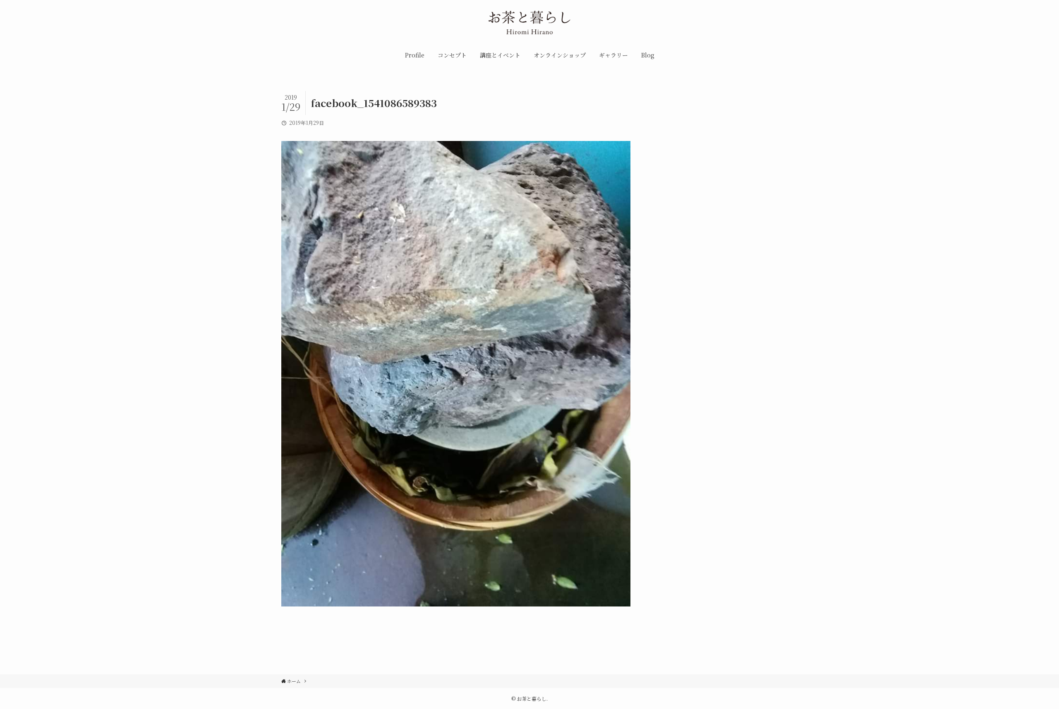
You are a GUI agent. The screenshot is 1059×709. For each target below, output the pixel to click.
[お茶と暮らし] (529, 24)
